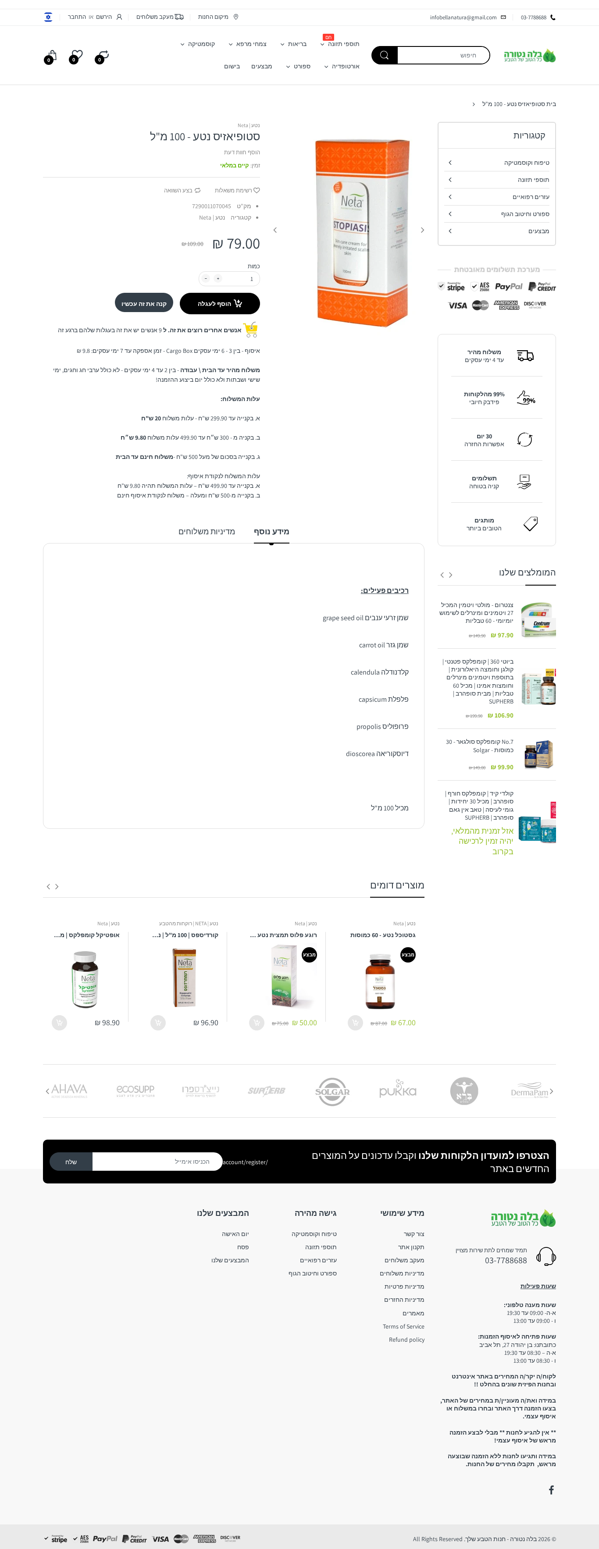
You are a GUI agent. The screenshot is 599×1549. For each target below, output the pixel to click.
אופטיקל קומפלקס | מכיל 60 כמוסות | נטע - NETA (86, 935)
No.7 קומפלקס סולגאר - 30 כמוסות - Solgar (479, 745)
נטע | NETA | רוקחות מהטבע (188, 923)
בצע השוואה (178, 190)
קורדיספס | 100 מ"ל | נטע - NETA (184, 935)
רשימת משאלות (233, 190)
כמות (254, 266)
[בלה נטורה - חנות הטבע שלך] (529, 55)
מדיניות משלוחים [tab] (206, 531)
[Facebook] (551, 1490)
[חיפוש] (384, 55)
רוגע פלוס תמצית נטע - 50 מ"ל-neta (283, 935)
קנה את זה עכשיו (144, 304)
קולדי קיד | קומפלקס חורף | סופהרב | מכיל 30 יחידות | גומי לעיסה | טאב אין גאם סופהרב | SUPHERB (479, 805)
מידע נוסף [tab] (271, 531)
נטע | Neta (249, 125)
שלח (71, 1162)
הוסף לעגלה (214, 304)
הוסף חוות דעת (242, 152)
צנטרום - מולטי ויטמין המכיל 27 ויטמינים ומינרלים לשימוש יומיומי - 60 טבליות (476, 613)
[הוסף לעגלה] (355, 1022)
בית (551, 104)
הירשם (104, 17)
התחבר (77, 17)
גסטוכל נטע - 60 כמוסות (383, 935)
